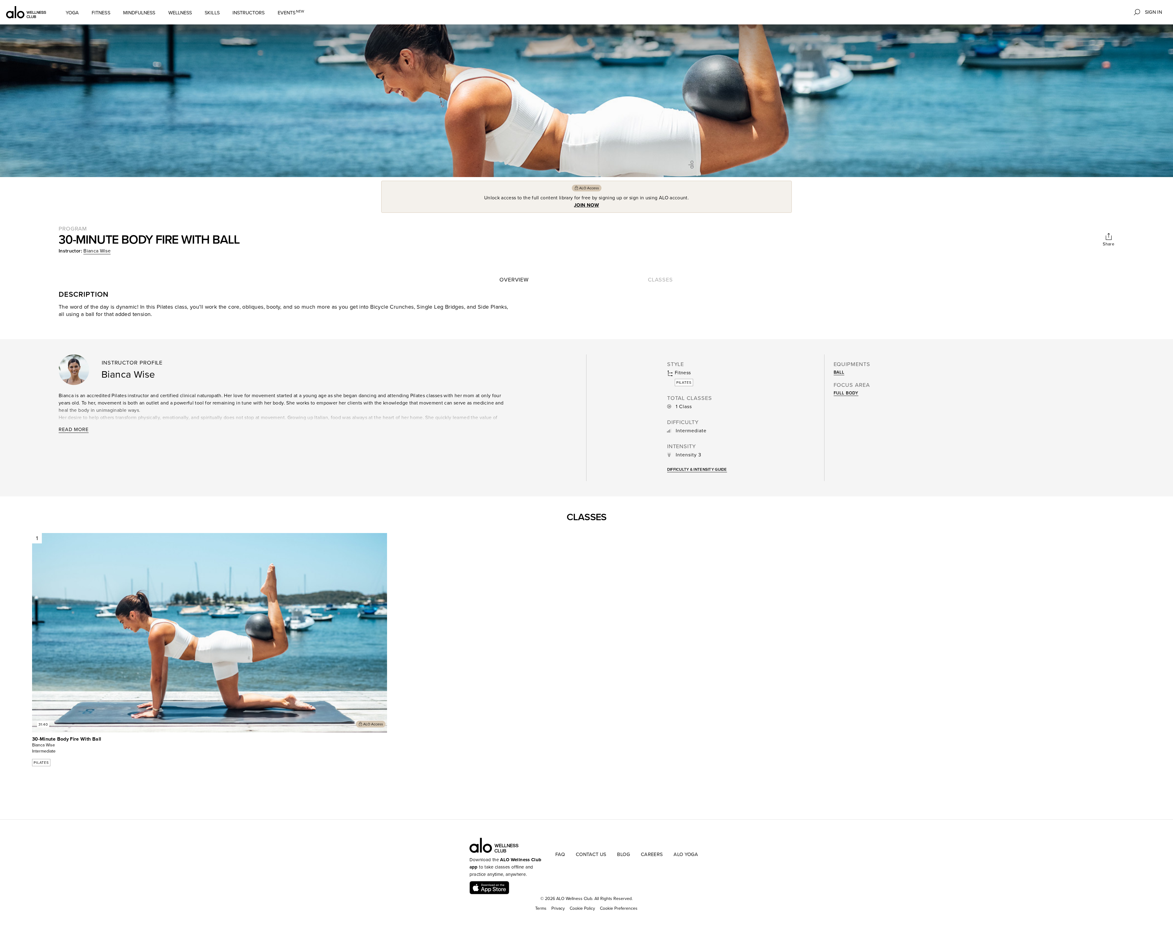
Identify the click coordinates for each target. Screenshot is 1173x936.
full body (846, 393)
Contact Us (591, 854)
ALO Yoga (686, 854)
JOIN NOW (586, 205)
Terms (540, 908)
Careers (652, 854)
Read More (74, 429)
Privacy (558, 908)
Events (291, 12)
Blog (623, 854)
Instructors (248, 13)
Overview (514, 279)
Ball (839, 372)
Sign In (1153, 12)
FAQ (560, 854)
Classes (660, 279)
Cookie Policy (582, 908)
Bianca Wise (97, 251)
